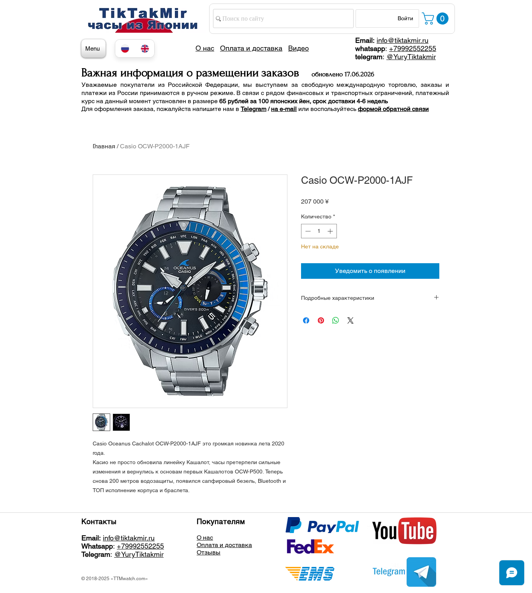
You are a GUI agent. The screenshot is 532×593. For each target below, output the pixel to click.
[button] (436, 18)
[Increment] (331, 231)
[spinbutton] (319, 231)
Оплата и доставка (224, 545)
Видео (298, 48)
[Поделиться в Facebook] (306, 320)
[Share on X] (350, 320)
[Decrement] (307, 231)
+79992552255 (412, 48)
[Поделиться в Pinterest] (321, 320)
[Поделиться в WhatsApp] (335, 320)
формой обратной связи (393, 109)
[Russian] (125, 48)
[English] (145, 48)
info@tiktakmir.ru (402, 40)
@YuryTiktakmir (411, 57)
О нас (205, 537)
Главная (104, 146)
